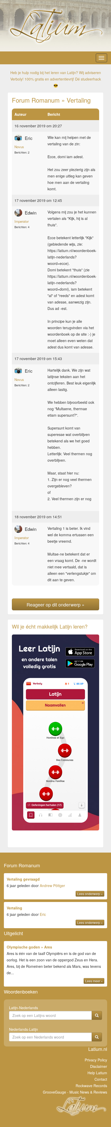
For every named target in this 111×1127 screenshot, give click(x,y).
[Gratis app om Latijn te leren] (55, 732)
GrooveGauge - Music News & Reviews (75, 1092)
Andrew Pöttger (52, 885)
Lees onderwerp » (90, 893)
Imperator (21, 221)
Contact (100, 1079)
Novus (19, 146)
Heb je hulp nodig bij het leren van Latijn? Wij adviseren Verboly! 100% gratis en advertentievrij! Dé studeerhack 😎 (55, 79)
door (55, 886)
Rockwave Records (91, 1085)
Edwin (30, 212)
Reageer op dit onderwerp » (55, 604)
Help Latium (97, 1072)
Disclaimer (98, 1066)
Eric (29, 138)
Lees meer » (94, 981)
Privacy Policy (96, 1059)
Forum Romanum (36, 99)
